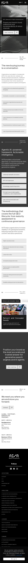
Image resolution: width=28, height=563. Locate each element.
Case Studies (4, 529)
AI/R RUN (3, 514)
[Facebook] (14, 469)
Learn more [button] (19, 555)
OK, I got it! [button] (14, 558)
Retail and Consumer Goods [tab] (11, 301)
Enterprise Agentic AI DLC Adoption (9, 505)
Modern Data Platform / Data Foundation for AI (12, 507)
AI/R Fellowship (5, 542)
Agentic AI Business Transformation (10, 524)
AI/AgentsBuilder (5, 483)
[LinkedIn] (11, 469)
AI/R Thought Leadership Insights (9, 544)
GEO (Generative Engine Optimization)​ (10, 509)
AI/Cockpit (4, 476)
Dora (3, 481)
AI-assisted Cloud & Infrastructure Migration (12, 498)
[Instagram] (17, 469)
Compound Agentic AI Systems (8, 500)
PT (22, 2)
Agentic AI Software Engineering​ (9, 527)
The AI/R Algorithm (6, 522)
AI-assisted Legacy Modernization (9, 496)
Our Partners (4, 531)
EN (20, 2)
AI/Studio (4, 485)
